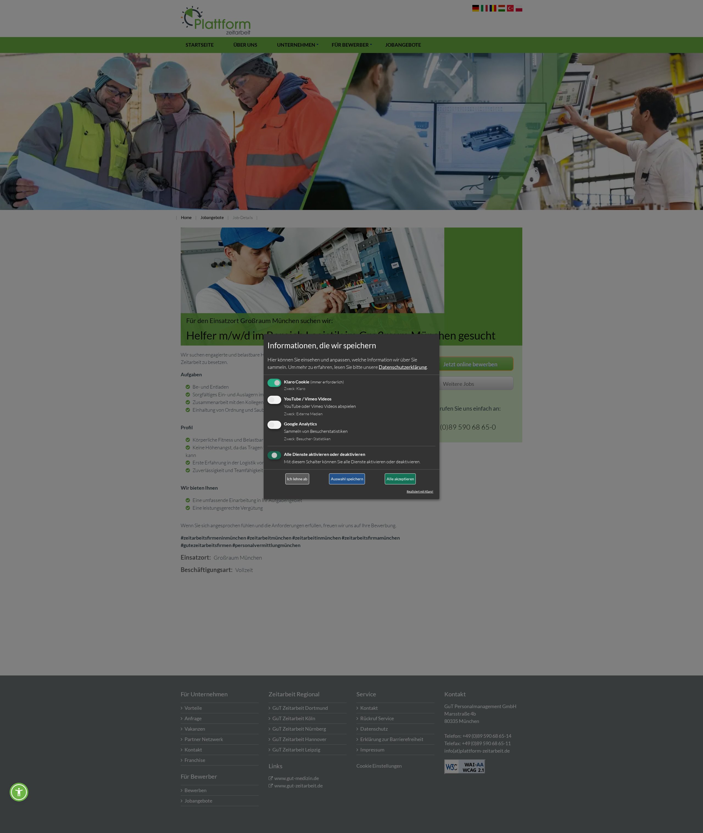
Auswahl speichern (347, 478)
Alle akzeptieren (400, 478)
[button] (19, 792)
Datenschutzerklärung (403, 367)
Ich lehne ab (297, 478)
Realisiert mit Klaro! (420, 491)
